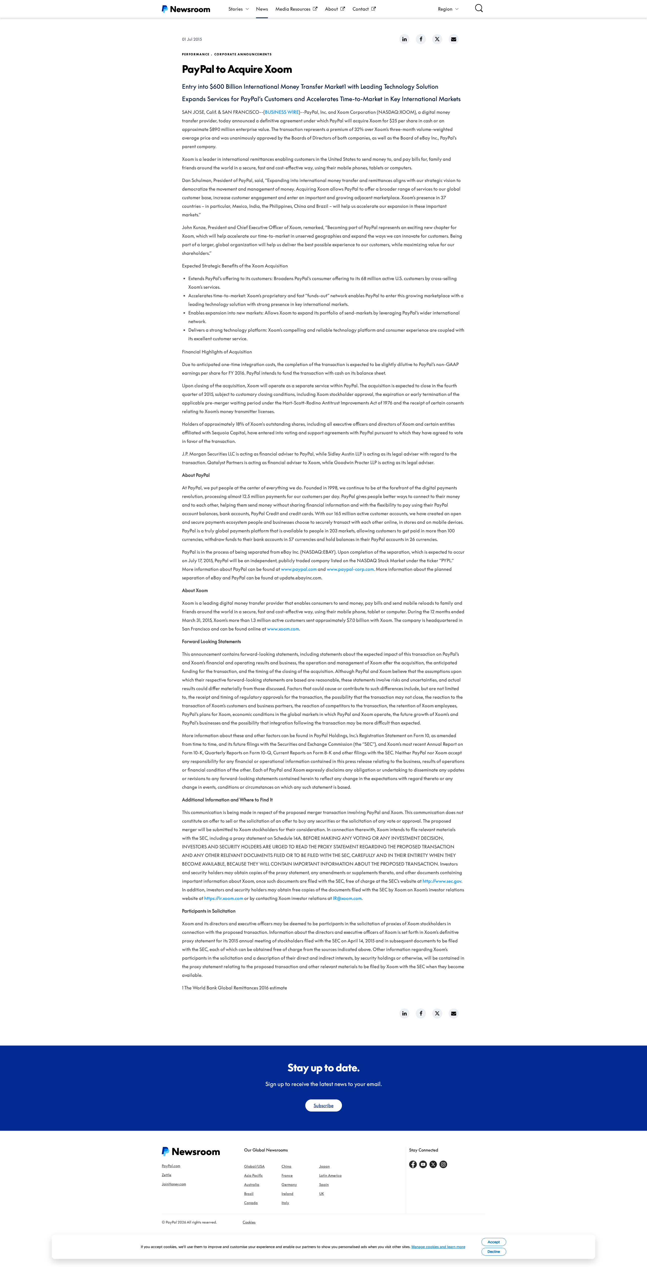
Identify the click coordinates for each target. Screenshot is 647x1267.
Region (445, 9)
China (286, 1166)
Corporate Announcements (243, 54)
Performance (195, 54)
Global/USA (254, 1166)
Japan (324, 1166)
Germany (289, 1184)
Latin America (330, 1175)
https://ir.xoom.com (223, 898)
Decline (494, 1251)
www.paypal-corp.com (350, 569)
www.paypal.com (299, 569)
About (331, 9)
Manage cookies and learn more (438, 1247)
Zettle (166, 1175)
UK (321, 1193)
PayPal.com (171, 1166)
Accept (494, 1242)
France (287, 1175)
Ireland (287, 1193)
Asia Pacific (253, 1175)
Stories (235, 9)
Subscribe (324, 1105)
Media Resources (292, 9)
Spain (324, 1184)
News (262, 9)
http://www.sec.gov (442, 881)
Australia (251, 1184)
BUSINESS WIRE (282, 112)
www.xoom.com (283, 628)
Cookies (249, 1222)
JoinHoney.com (174, 1184)
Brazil (248, 1193)
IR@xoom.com (347, 898)
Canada (251, 1203)
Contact (361, 9)
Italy (285, 1203)
